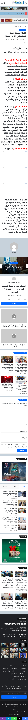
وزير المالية (10, 679)
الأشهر (23, 486)
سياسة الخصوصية (16, 711)
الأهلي (11, 665)
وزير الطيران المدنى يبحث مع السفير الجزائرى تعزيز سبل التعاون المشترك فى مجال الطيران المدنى (10, 511)
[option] (14, 265)
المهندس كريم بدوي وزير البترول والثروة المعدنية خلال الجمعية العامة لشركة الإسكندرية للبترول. (21, 604)
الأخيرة (14, 486)
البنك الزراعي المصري (14, 668)
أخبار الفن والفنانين (22, 665)
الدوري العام (5, 668)
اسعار (15, 665)
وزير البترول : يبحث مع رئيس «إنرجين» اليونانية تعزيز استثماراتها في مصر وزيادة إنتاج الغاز (7, 604)
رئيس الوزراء (4, 671)
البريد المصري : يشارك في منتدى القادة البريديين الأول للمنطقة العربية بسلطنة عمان (9, 519)
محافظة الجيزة (15, 673)
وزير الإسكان (23, 676)
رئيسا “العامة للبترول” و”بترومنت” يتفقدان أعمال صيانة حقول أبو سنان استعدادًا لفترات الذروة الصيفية (21, 388)
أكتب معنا (11, 714)
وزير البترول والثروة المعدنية (20, 679)
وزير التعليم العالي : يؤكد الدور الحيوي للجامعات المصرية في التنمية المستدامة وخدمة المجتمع (10, 494)
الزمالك (16, 671)
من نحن (5, 711)
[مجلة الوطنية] (18, 3)
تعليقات (5, 486)
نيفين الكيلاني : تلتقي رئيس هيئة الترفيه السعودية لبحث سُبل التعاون (10, 527)
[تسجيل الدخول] (4, 3)
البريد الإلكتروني (23, 431)
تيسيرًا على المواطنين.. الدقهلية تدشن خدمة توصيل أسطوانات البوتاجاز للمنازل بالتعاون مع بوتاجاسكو (7, 367)
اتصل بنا (9, 711)
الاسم (25, 424)
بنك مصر (11, 671)
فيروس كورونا (23, 673)
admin (23, 39)
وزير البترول (16, 676)
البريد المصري (23, 668)
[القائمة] (2, 3)
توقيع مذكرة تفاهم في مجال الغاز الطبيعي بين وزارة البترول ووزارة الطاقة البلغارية (10, 502)
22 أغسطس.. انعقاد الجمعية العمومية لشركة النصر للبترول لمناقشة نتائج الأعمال (14, 267)
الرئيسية (23, 26)
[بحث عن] (26, 3)
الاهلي (6, 665)
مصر (9, 673)
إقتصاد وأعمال (18, 26)
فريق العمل (16, 714)
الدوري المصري (23, 671)
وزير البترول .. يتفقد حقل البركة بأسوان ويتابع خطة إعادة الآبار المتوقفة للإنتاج (7, 386)
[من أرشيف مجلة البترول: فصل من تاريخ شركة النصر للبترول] (23, 645)
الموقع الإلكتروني (23, 437)
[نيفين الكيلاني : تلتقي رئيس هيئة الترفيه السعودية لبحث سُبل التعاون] (22, 527)
